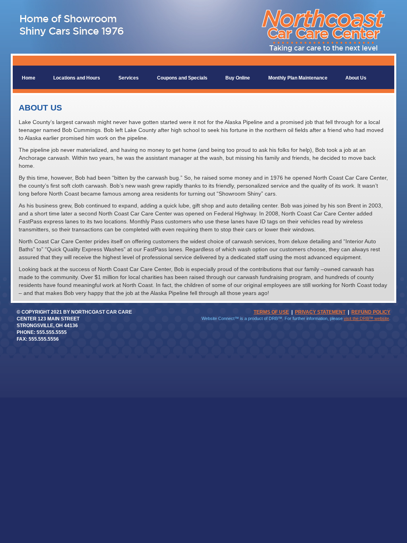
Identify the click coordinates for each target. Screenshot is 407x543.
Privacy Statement (320, 312)
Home (28, 78)
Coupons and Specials (182, 78)
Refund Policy (370, 312)
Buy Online (237, 78)
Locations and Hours (76, 78)
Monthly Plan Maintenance (298, 78)
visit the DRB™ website (366, 318)
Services (128, 78)
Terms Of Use (271, 312)
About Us (355, 78)
